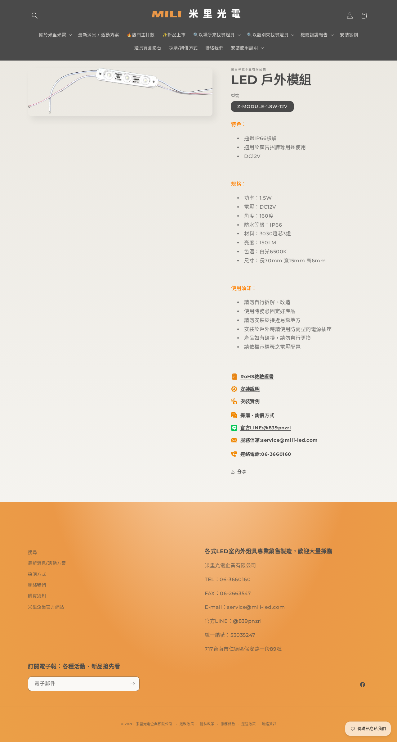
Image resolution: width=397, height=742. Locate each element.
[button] (35, 15)
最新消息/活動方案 (47, 563)
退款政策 (187, 724)
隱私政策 (207, 724)
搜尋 (32, 552)
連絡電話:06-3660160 (265, 454)
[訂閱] (132, 683)
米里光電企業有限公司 (154, 724)
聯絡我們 (37, 585)
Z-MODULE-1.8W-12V (262, 106)
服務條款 (228, 724)
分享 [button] (241, 471)
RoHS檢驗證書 (257, 376)
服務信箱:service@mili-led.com (279, 440)
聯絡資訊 (269, 724)
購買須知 (37, 596)
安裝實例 (250, 401)
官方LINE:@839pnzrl (265, 428)
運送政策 (248, 724)
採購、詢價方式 (257, 415)
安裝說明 (250, 389)
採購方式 (37, 574)
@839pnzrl (247, 621)
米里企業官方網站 (46, 607)
